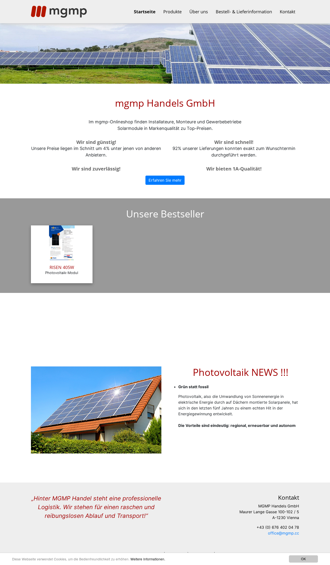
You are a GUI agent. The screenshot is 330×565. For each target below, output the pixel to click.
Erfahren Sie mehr (165, 180)
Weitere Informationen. (147, 559)
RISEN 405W (62, 267)
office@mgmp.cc (283, 533)
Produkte (172, 12)
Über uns (198, 12)
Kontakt (287, 12)
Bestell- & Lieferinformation (244, 12)
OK (303, 558)
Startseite (145, 12)
